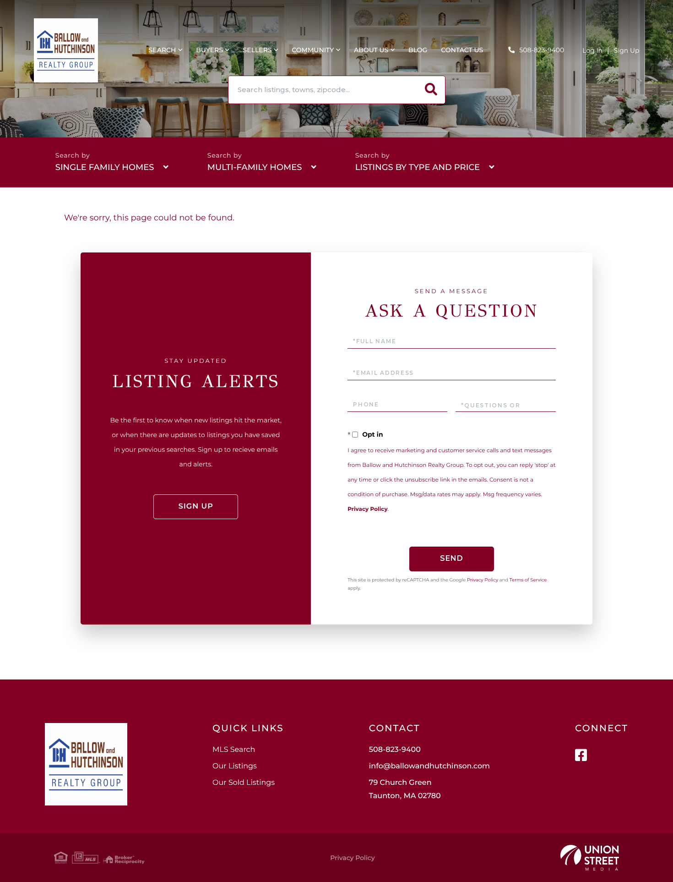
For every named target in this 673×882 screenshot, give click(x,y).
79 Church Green (405, 789)
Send (451, 558)
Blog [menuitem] (417, 50)
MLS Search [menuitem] (233, 749)
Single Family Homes (104, 167)
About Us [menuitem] (371, 50)
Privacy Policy (367, 509)
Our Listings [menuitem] (234, 766)
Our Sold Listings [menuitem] (243, 782)
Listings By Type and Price (417, 167)
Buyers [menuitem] (209, 50)
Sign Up (627, 50)
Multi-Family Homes (254, 167)
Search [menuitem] (162, 50)
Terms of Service (528, 580)
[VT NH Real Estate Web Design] (589, 858)
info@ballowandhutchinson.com (429, 766)
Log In (592, 50)
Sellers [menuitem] (257, 50)
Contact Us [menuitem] (462, 50)
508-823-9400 (541, 50)
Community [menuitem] (313, 50)
